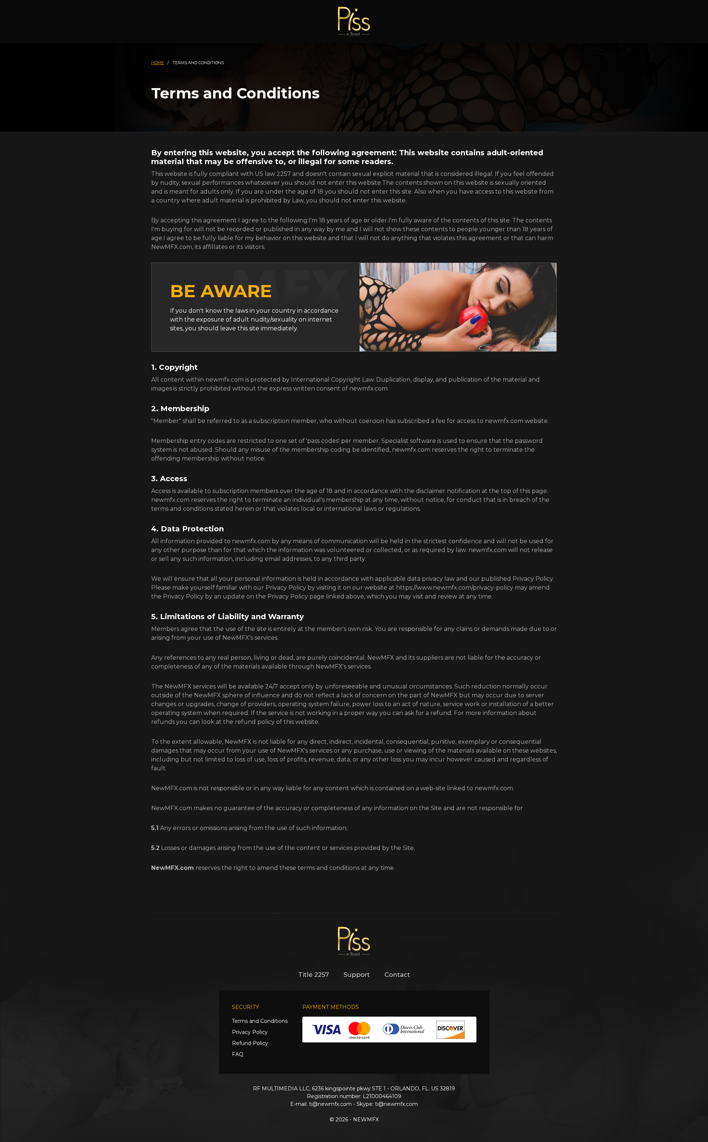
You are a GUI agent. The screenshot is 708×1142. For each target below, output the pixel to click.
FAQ (237, 1054)
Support (357, 974)
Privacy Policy (250, 1032)
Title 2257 (313, 974)
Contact (397, 974)
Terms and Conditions (260, 1021)
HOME (157, 62)
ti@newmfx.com (330, 1104)
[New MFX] (354, 21)
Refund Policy (250, 1043)
